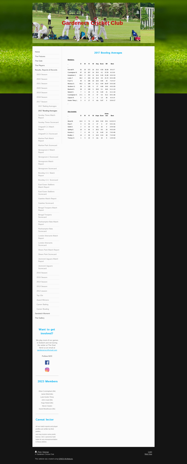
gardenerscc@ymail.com (47, 350)
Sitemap (46, 452)
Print (39, 452)
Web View (148, 454)
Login (150, 452)
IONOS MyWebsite (66, 459)
